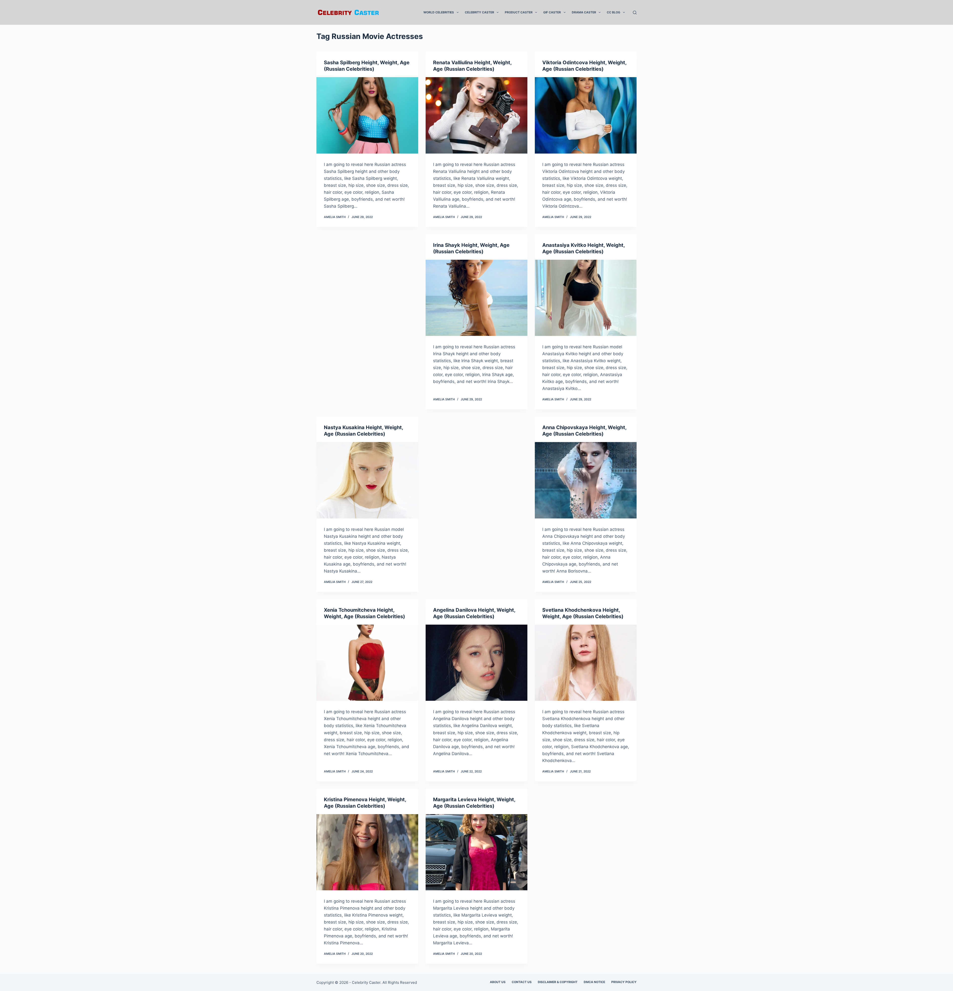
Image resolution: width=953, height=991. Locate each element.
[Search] (635, 12)
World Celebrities (438, 12)
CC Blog (613, 12)
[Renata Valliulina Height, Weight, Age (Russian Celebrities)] (476, 115)
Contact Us (522, 982)
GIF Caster (552, 12)
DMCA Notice (594, 982)
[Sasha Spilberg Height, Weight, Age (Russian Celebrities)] (367, 115)
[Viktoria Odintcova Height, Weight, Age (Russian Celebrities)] (586, 115)
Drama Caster (584, 12)
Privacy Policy (624, 982)
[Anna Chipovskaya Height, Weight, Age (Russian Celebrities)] (586, 480)
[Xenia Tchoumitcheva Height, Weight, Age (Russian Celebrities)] (367, 663)
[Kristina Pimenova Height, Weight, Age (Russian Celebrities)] (367, 852)
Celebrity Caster (479, 12)
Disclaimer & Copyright (558, 982)
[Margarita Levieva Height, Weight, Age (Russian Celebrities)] (476, 852)
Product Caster (519, 12)
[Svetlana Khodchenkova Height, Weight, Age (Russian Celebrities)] (586, 663)
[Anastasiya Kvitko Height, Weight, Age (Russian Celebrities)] (586, 298)
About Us (498, 982)
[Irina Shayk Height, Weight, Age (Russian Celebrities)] (476, 298)
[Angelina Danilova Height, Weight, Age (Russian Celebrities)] (476, 663)
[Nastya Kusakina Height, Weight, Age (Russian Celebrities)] (367, 480)
